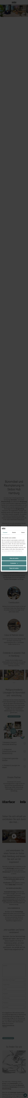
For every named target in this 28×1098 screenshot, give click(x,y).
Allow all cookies (14, 558)
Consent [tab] (5, 532)
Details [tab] (14, 532)
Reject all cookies (14, 568)
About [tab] (23, 532)
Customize (13, 563)
